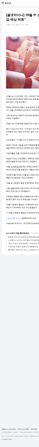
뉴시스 (8, 3)
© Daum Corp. (7, 439)
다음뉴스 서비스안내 (9, 429)
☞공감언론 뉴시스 (13, 218)
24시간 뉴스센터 (23, 429)
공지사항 (34, 429)
